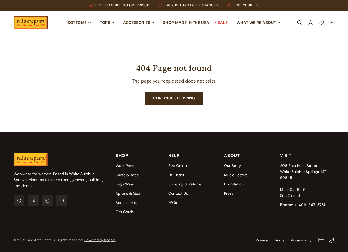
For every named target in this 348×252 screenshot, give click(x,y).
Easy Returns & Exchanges (191, 5)
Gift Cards (125, 211)
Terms (279, 240)
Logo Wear (125, 184)
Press (229, 193)
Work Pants (125, 165)
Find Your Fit (246, 5)
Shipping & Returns (185, 184)
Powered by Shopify (100, 240)
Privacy (262, 240)
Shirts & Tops (127, 174)
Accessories (126, 202)
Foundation (234, 184)
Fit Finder (176, 174)
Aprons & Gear (129, 193)
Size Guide (177, 165)
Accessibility (301, 240)
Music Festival (236, 174)
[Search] (299, 22)
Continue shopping (174, 98)
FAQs (172, 202)
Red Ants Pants (39, 240)
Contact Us (178, 193)
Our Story (232, 165)
